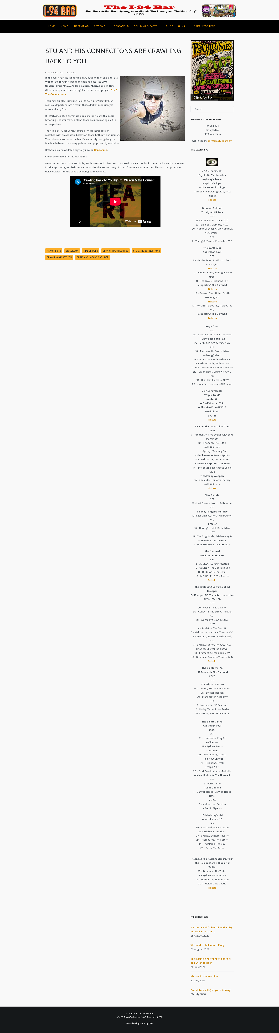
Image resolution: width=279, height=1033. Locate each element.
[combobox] (212, 109)
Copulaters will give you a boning (210, 990)
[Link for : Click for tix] (212, 70)
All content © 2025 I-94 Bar (139, 1013)
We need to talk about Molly (207, 945)
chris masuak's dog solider (92, 257)
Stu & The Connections (146, 251)
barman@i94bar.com (220, 140)
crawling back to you (59, 257)
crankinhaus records (115, 251)
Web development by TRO (139, 1023)
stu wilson (72, 251)
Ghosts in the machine (204, 976)
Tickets (212, 199)
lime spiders (90, 251)
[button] (101, 26)
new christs (54, 251)
